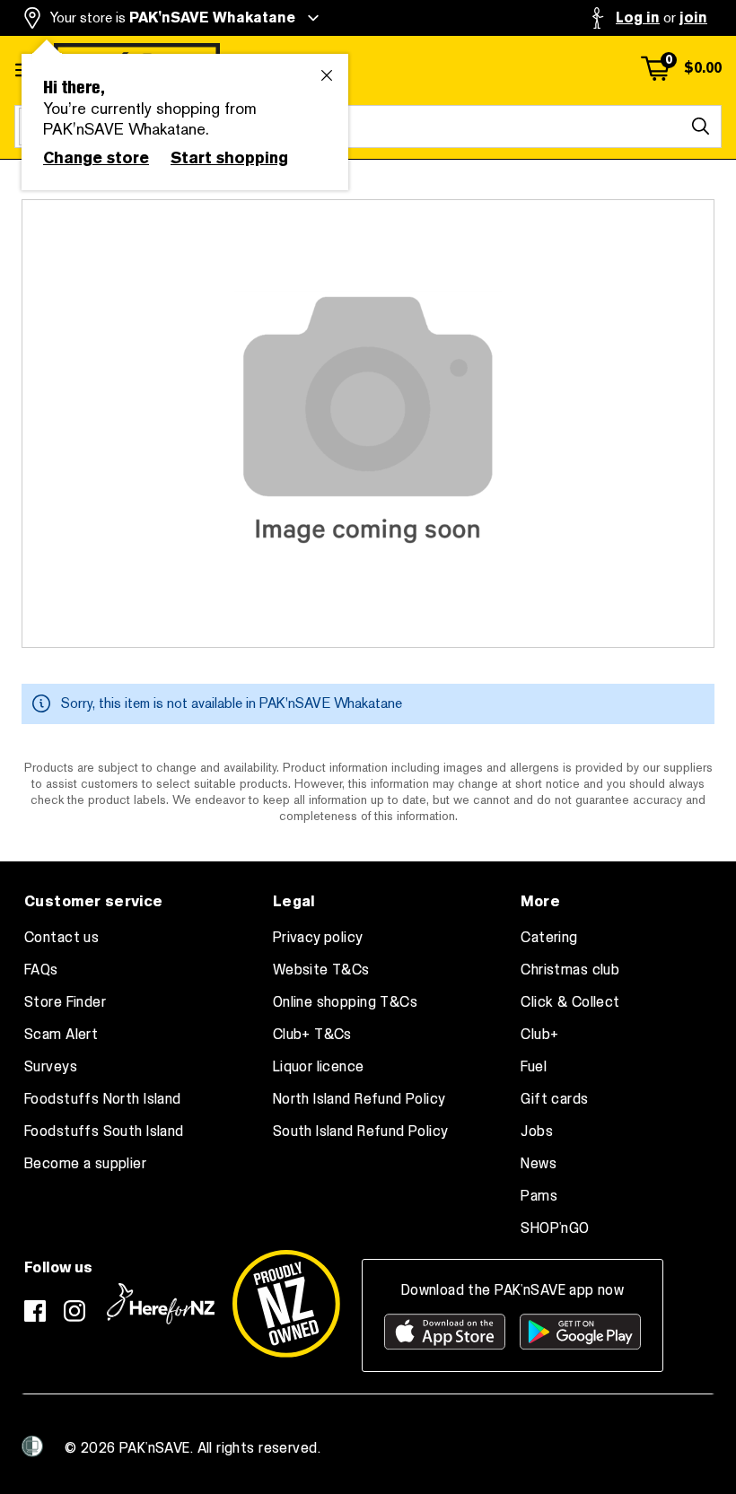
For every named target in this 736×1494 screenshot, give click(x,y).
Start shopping (229, 158)
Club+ (539, 1034)
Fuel (534, 1067)
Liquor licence (318, 1067)
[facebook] (35, 1311)
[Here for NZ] (161, 1303)
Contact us (61, 937)
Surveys (50, 1067)
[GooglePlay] (580, 1332)
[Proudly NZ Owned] (286, 1304)
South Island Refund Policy (361, 1131)
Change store (96, 158)
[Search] (700, 126)
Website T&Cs (321, 970)
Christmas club (570, 970)
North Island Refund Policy (359, 1099)
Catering (549, 937)
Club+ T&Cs (312, 1034)
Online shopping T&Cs (345, 1002)
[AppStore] (444, 1332)
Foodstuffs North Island (102, 1099)
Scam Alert (61, 1034)
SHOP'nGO (555, 1228)
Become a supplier (85, 1164)
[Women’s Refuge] (32, 1446)
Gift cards (554, 1099)
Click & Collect (570, 1002)
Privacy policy (318, 937)
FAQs (41, 970)
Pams (539, 1196)
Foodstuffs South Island (104, 1131)
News (538, 1164)
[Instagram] (74, 1311)
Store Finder (65, 1002)
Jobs (537, 1131)
